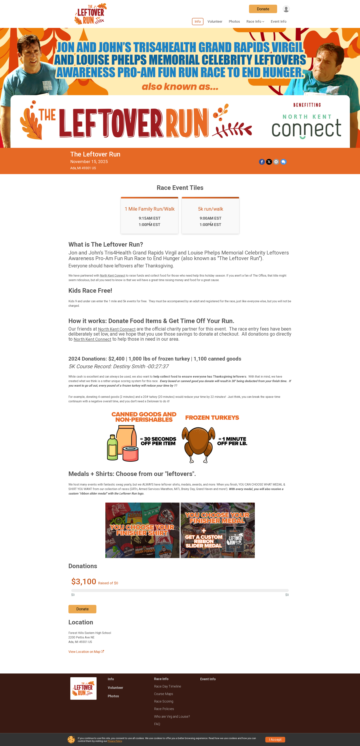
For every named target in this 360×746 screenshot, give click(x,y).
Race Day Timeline (167, 686)
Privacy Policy (115, 741)
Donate (263, 9)
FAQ (157, 724)
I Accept (275, 740)
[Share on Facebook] (262, 162)
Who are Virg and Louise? (172, 716)
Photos (234, 21)
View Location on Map (84, 652)
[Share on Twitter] (269, 162)
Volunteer (215, 21)
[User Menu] (286, 8)
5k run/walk (210, 209)
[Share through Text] (283, 162)
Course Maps (163, 694)
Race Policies (164, 709)
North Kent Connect (112, 275)
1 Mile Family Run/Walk (150, 209)
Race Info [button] (253, 21)
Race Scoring (163, 701)
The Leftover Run (95, 154)
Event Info (278, 21)
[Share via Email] (276, 162)
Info (198, 21)
